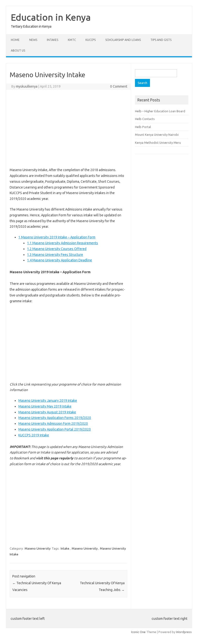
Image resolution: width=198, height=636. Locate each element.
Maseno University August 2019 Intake (47, 412)
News (33, 39)
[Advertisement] (68, 128)
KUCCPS (90, 39)
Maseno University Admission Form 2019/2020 (53, 423)
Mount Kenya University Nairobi (157, 134)
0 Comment (118, 86)
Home (15, 39)
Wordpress (184, 632)
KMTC (72, 39)
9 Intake (65, 406)
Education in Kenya (51, 17)
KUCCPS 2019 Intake (33, 435)
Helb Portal (143, 127)
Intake (65, 548)
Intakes (52, 39)
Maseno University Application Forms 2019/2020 (54, 418)
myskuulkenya (26, 86)
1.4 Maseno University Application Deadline (59, 260)
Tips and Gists (160, 39)
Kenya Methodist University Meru (158, 142)
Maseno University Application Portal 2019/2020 (54, 429)
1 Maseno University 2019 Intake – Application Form (56, 237)
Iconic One (138, 632)
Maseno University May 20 (38, 406)
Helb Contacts (145, 119)
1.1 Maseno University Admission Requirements (62, 243)
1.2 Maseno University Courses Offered (56, 249)
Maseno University (37, 548)
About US (18, 50)
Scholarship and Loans (123, 39)
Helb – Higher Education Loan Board (160, 111)
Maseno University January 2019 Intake (47, 400)
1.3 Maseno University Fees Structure (55, 255)
